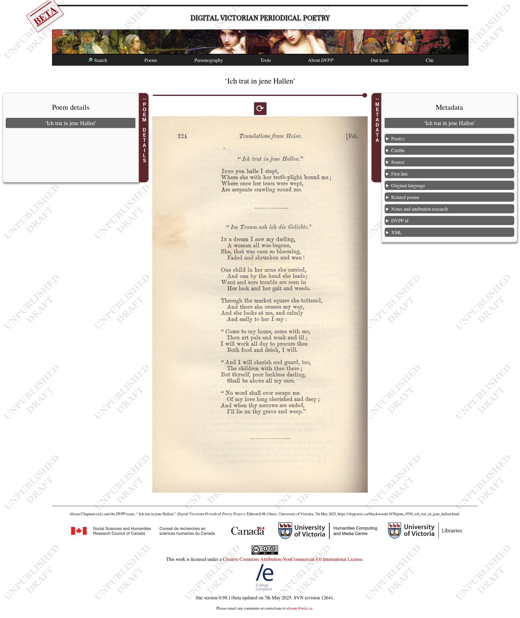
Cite (430, 60)
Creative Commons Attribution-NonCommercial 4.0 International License (292, 559)
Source (397, 162)
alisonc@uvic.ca (299, 608)
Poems (150, 60)
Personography (208, 60)
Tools (265, 60)
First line (399, 173)
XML (396, 232)
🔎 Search (97, 60)
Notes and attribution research (419, 209)
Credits (398, 150)
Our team (379, 60)
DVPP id (399, 220)
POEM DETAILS (144, 132)
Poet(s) (397, 138)
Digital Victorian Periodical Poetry (260, 18)
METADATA (377, 122)
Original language (408, 185)
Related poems (405, 197)
